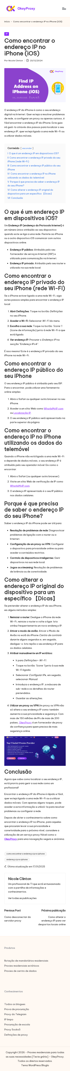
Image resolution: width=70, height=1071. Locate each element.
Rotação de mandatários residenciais (26, 960)
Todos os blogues (14, 1004)
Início (7, 21)
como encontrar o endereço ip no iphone (25, 854)
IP (7, 34)
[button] (22, 898)
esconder (27, 148)
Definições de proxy (16, 1034)
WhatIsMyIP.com (53, 408)
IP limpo (8, 1019)
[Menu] (64, 9)
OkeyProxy (25, 722)
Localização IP (22, 412)
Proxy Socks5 (12, 1029)
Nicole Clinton (19, 879)
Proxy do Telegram (15, 1014)
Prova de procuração (16, 1009)
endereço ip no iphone (17, 859)
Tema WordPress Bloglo (35, 1065)
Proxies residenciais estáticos (21, 965)
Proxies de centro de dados (20, 971)
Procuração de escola (17, 1024)
